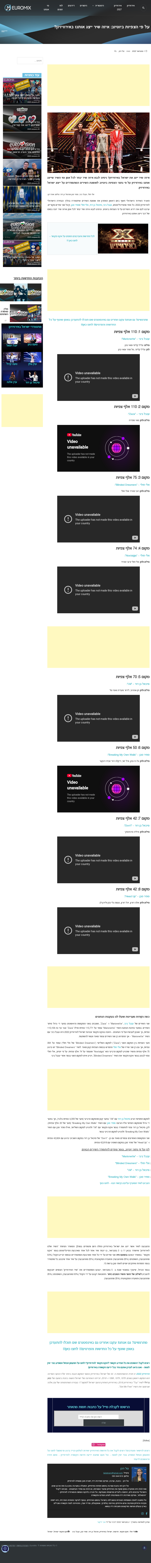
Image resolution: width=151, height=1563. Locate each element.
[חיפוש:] (30, 61)
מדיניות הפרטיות (8, 1546)
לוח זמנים (60, 8)
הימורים (83, 6)
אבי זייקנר (101, 1522)
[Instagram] (142, 1514)
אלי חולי (117, 1047)
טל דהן (121, 51)
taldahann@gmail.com (113, 1473)
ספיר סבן (84, 1532)
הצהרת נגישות (22, 1546)
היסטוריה (98, 6)
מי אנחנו (46, 8)
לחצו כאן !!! (72, 241)
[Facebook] (146, 1514)
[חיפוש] (143, 7)
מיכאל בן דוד (96, 205)
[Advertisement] (98, 85)
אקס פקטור (123, 1532)
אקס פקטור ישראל (60, 1532)
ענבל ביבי (107, 205)
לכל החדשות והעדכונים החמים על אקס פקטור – (72, 236)
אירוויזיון (131, 6)
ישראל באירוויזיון (105, 1532)
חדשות (115, 1532)
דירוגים (71, 6)
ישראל (49, 1532)
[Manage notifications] (144, 1547)
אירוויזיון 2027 (118, 8)
